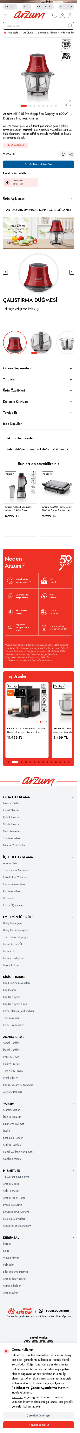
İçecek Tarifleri (11, 1050)
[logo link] (29, 15)
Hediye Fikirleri (11, 1064)
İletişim (7, 1244)
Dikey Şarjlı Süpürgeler (16, 930)
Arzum (8, 114)
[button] (24, 106)
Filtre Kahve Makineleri (15, 877)
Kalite (6, 1251)
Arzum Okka (10, 863)
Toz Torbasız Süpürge (15, 937)
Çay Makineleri (11, 891)
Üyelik (6, 1131)
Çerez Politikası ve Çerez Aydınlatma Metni (39, 1385)
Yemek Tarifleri (11, 1043)
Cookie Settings (12, 1159)
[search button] (70, 26)
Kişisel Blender (11, 810)
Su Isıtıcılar (9, 898)
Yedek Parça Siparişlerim (17, 1226)
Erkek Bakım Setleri (13, 1025)
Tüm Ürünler (27, 32)
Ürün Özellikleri (14, 145)
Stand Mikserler (11, 831)
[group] (38, 73)
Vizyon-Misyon (11, 1258)
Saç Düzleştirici (12, 997)
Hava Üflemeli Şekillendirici (18, 1011)
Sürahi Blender (11, 824)
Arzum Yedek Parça (14, 1198)
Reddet (17, 1397)
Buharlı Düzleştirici (13, 958)
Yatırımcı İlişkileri (12, 1286)
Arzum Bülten (10, 1293)
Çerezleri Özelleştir (38, 1415)
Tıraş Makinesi (11, 1018)
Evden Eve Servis (12, 1205)
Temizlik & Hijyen (13, 1071)
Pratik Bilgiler (10, 1078)
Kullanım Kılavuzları (14, 1219)
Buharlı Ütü (9, 951)
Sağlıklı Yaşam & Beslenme (18, 1085)
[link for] (38, 1)
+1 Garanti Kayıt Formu (16, 1177)
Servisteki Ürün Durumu (16, 1212)
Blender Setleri (11, 803)
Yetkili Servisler (11, 1191)
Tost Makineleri (11, 838)
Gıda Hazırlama (68, 32)
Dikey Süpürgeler (13, 923)
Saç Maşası (9, 990)
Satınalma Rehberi (13, 1138)
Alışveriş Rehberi (12, 1092)
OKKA (11, 728)
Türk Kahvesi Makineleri (16, 870)
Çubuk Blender (11, 817)
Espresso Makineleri (14, 884)
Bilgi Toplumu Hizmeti (15, 1272)
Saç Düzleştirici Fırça (15, 1004)
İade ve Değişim (12, 1117)
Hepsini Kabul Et (39, 1425)
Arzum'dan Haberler (14, 1279)
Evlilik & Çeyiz (11, 1057)
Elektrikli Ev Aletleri (47, 32)
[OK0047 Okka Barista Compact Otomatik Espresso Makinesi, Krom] (27, 703)
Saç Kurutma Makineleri (16, 983)
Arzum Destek (11, 1184)
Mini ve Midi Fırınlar (14, 845)
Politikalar (8, 1265)
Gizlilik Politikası (12, 1145)
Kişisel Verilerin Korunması (18, 1152)
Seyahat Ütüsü (11, 965)
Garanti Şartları (11, 1110)
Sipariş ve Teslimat (13, 1124)
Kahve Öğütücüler (13, 905)
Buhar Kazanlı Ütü (13, 944)
